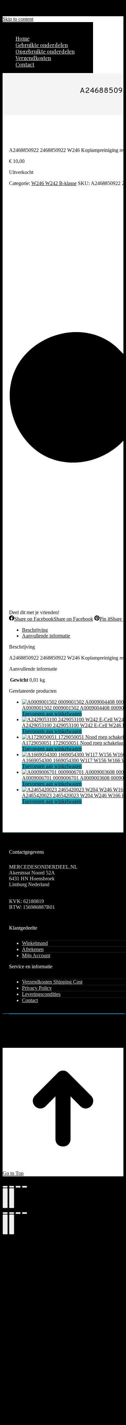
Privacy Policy (37, 988)
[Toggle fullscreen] (18, 1213)
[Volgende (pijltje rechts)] (11, 1198)
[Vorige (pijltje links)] (5, 1198)
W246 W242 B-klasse (54, 183)
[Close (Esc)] (5, 1213)
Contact (30, 1000)
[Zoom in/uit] (5, 1187)
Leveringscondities (41, 994)
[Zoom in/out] (24, 1213)
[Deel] (18, 1187)
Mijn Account (36, 955)
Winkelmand (35, 943)
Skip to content (18, 19)
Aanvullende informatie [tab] (46, 635)
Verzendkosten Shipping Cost (52, 982)
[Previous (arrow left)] (5, 1224)
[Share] (11, 1213)
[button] (48, 28)
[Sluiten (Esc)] (24, 1187)
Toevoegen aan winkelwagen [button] (52, 713)
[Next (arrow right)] (11, 1224)
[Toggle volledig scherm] (11, 1187)
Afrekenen (33, 949)
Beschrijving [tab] (35, 630)
